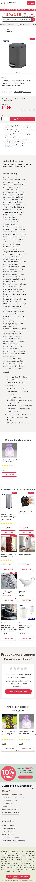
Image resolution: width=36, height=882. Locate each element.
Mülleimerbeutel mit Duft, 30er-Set (9, 460)
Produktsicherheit (9, 828)
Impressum (5, 880)
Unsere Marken (8, 834)
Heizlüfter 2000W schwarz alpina (25, 512)
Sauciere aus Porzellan (23, 592)
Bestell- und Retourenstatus (13, 797)
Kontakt (5, 806)
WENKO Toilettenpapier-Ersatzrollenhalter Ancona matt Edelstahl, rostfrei (9, 517)
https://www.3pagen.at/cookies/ (23, 869)
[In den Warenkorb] (22, 115)
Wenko (3, 78)
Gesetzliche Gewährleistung (13, 841)
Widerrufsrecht (8, 825)
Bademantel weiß (25, 554)
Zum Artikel (9, 474)
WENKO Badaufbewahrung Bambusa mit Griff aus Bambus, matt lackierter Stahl (9, 628)
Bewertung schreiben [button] (18, 692)
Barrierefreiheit (8, 831)
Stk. (2, 115)
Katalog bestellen (9, 803)
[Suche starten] (33, 19)
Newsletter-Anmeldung (11, 809)
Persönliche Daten (9, 800)
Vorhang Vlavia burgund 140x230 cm (8, 555)
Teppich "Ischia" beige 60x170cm (7, 592)
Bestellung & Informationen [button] (17, 786)
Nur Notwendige (13, 880)
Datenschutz (30, 880)
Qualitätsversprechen (10, 838)
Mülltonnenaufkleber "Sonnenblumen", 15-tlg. (8, 733)
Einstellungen (22, 880)
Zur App (31, 3)
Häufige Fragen (8, 791)
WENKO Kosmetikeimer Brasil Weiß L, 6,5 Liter (26, 627)
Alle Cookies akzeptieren (18, 877)
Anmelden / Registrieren (12, 794)
